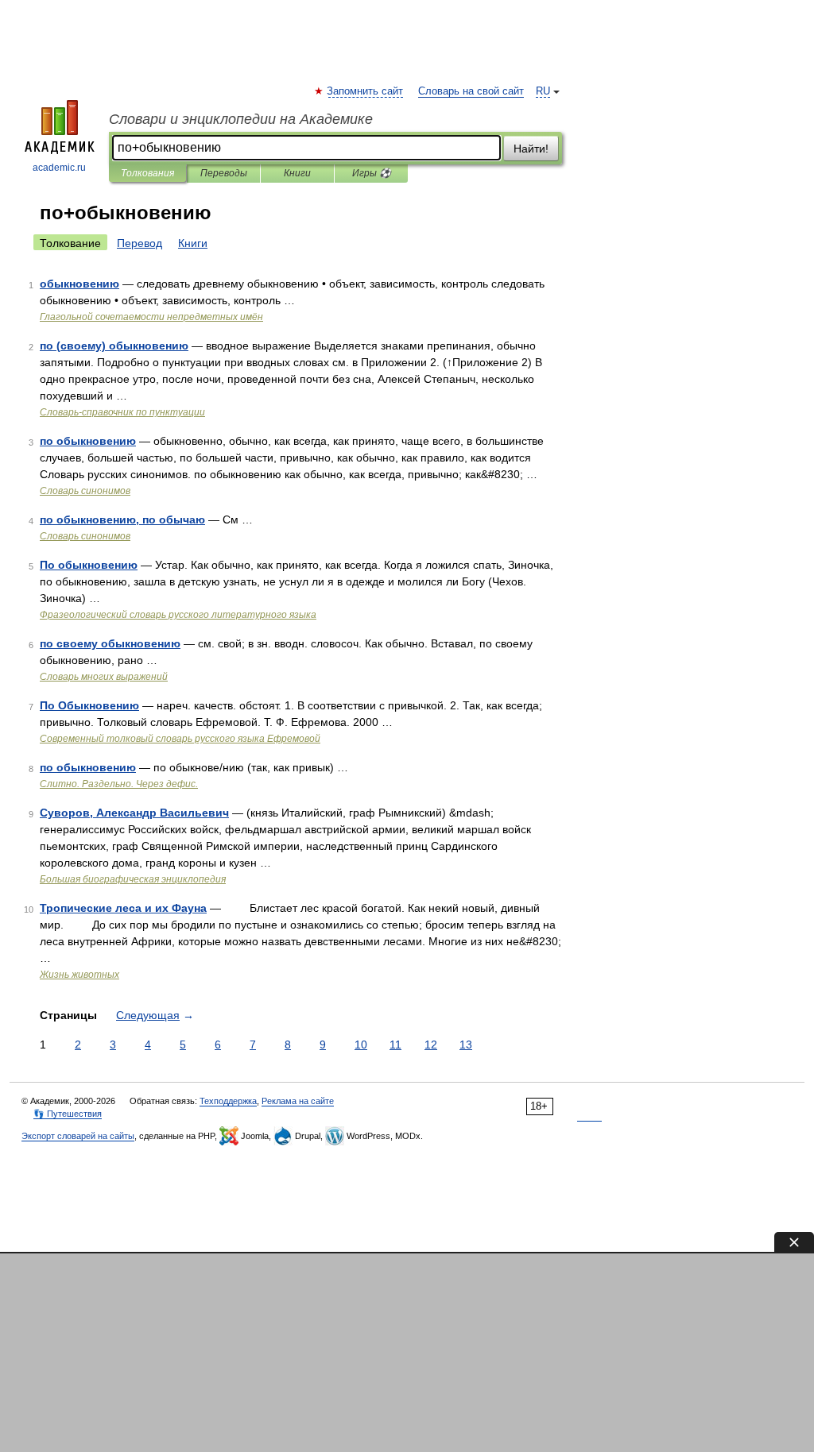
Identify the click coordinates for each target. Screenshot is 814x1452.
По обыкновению (89, 564)
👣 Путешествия (67, 1113)
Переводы (223, 173)
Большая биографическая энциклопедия (133, 879)
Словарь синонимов (85, 490)
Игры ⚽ (371, 173)
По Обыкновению (89, 705)
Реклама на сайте (298, 1101)
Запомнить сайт (365, 91)
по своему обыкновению (110, 643)
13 (465, 1044)
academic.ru (59, 167)
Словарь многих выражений (104, 676)
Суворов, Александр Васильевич (134, 812)
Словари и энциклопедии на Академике (241, 119)
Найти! (531, 148)
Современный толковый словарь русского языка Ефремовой (180, 738)
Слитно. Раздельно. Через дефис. (119, 784)
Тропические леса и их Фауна (123, 908)
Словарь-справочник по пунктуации (122, 412)
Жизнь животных (79, 974)
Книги (297, 173)
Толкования (147, 173)
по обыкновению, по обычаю (122, 519)
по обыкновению (88, 440)
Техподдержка (228, 1101)
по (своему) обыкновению (114, 345)
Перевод (139, 243)
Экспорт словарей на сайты (77, 1136)
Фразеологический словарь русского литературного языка (178, 614)
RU (543, 91)
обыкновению (79, 283)
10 (361, 1044)
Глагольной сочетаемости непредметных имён (151, 316)
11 (395, 1044)
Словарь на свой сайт (471, 91)
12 (430, 1044)
